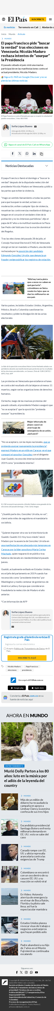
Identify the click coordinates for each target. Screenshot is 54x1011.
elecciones (12, 670)
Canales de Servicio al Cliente (36, 985)
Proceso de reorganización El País (23, 1002)
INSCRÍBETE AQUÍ (27, 658)
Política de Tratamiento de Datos (29, 648)
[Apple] (37, 688)
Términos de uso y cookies (30, 990)
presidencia (27, 670)
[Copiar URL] (41, 154)
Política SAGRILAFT (17, 992)
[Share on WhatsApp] (27, 154)
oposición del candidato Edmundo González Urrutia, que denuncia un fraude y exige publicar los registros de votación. (26, 255)
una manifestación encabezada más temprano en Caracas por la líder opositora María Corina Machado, (26, 549)
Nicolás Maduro (14, 666)
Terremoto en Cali (28, 27)
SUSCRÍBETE (38, 19)
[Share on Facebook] (12, 154)
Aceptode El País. (28, 649)
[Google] (17, 688)
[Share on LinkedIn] (34, 154)
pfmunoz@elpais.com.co (19, 1007)
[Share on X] (19, 154)
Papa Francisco (32, 666)
